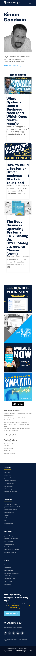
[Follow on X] (9, 633)
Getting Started (8, 448)
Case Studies (7, 446)
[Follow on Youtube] (18, 633)
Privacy (7, 641)
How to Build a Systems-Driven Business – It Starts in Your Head (17, 174)
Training (6, 456)
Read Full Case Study (12, 66)
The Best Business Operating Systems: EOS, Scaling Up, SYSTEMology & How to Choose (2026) (17, 237)
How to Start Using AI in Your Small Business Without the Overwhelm (17, 429)
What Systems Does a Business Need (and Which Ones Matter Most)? (16, 111)
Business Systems (9, 443)
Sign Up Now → (12, 613)
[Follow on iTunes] (22, 633)
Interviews (7, 451)
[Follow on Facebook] (5, 633)
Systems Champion (9, 453)
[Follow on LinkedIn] (13, 633)
